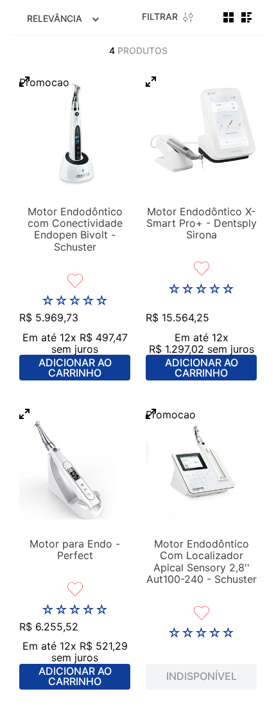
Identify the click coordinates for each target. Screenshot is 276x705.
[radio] (228, 17)
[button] (24, 82)
